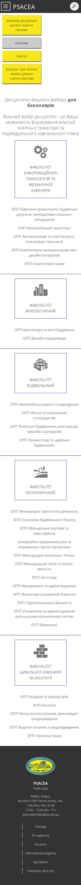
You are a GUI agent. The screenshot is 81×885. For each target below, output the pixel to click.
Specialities (40, 862)
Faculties (41, 844)
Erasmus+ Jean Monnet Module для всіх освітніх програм (21, 73)
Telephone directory (40, 871)
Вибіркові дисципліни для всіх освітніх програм (21, 25)
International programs (40, 853)
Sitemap (40, 826)
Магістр (21, 56)
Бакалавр (21, 43)
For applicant (40, 835)
